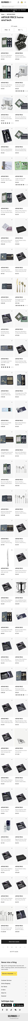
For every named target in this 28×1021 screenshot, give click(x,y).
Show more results (14, 941)
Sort (19, 30)
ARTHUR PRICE (11, 14)
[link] (7, 56)
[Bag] (21, 2)
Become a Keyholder (7, 973)
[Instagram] (7, 1010)
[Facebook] (2, 1010)
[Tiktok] (11, 1010)
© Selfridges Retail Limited (14, 1018)
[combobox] (15, 6)
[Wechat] (15, 1010)
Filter (6, 30)
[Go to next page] (25, 947)
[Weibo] (20, 1010)
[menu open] (25, 2)
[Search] (3, 6)
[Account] (18, 2)
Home (2, 14)
